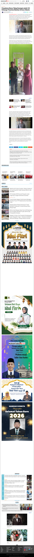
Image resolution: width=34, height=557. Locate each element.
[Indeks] (26, 1)
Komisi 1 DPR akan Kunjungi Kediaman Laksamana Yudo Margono (10, 508)
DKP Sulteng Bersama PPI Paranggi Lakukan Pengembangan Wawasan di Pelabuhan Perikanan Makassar (10, 505)
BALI (1, 547)
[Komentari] (30, 147)
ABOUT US (7, 554)
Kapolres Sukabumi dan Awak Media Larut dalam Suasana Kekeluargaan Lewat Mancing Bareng (14, 486)
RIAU (12, 549)
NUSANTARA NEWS (11, 3)
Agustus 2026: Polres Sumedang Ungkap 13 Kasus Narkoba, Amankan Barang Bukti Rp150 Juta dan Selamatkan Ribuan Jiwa (15, 481)
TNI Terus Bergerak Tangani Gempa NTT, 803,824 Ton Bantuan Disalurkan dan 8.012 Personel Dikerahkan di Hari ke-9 (15, 497)
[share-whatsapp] (27, 12)
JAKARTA (8, 548)
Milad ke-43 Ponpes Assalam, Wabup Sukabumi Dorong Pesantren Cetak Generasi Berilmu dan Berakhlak (21, 190)
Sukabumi (4, 3)
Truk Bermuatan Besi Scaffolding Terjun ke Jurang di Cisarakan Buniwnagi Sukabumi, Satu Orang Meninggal (15, 476)
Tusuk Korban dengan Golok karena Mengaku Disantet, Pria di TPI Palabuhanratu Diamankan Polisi (21, 201)
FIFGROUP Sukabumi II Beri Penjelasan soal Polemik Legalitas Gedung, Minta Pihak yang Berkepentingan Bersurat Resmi (15, 492)
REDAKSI (11, 554)
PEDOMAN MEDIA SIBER (16, 554)
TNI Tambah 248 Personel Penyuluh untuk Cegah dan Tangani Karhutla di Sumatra (19, 194)
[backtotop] (17, 545)
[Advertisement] (5, 26)
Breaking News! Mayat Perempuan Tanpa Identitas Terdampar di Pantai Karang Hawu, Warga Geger (20, 206)
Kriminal (2, 549)
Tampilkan (31, 183)
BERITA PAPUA (8, 547)
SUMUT (7, 551)
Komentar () (30, 12)
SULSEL (7, 550)
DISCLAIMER (26, 554)
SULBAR (2, 550)
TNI (29, 3)
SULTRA (19, 550)
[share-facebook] (24, 12)
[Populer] (28, 1)
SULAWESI (19, 549)
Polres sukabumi (16, 3)
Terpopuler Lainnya (17, 500)
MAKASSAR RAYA (22, 3)
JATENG (13, 548)
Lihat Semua (17, 220)
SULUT (1, 551)
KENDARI (19, 548)
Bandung (32, 3)
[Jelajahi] (33, 1)
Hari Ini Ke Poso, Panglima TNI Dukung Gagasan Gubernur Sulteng (12, 510)
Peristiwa (26, 3)
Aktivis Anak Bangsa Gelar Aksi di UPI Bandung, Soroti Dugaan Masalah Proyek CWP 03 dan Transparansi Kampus (21, 211)
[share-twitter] (25, 12)
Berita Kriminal (20, 547)
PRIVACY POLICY (21, 554)
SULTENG (13, 550)
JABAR (7, 3)
